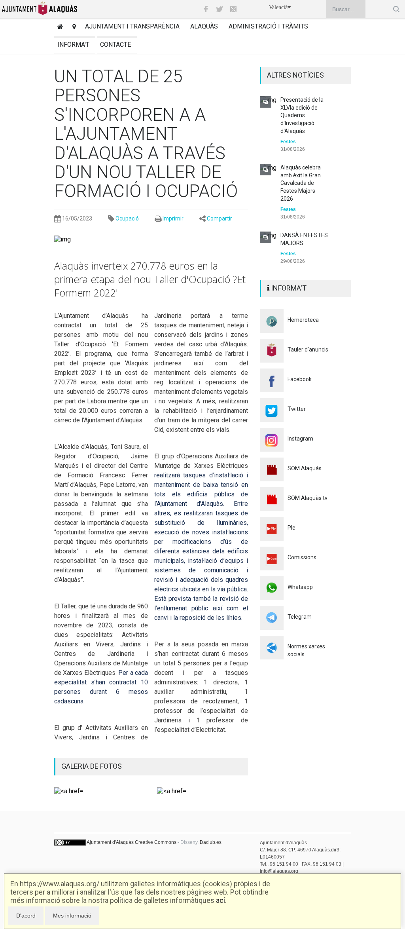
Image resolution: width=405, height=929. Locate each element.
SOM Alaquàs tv (307, 498)
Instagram (300, 438)
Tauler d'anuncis (308, 349)
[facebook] (206, 9)
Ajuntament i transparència (132, 26)
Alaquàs (204, 26)
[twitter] (219, 9)
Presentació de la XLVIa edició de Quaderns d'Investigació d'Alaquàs (302, 115)
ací (220, 900)
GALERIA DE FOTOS (91, 766)
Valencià (278, 7)
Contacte (115, 44)
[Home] (58, 27)
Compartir (219, 218)
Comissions (302, 557)
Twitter (297, 409)
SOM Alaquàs (305, 468)
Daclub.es (210, 842)
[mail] (233, 9)
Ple (291, 527)
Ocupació (127, 218)
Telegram (300, 617)
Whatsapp (300, 587)
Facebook (300, 379)
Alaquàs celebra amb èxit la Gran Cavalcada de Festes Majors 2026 (300, 182)
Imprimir (173, 218)
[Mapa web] (72, 27)
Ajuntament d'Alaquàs (110, 842)
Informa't (73, 44)
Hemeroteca (303, 320)
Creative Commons (155, 842)
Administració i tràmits (268, 26)
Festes (288, 141)
